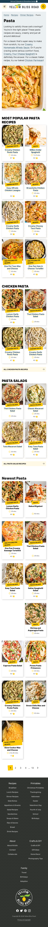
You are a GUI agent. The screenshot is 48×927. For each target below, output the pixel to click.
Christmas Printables (35, 788)
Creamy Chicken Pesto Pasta (12, 151)
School (35, 814)
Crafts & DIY (35, 841)
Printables (35, 783)
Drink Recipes (12, 831)
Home (6, 15)
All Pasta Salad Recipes (15, 464)
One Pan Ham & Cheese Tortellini (35, 267)
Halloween (35, 796)
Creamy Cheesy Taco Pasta (35, 227)
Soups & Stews (12, 818)
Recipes (14, 15)
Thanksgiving (35, 792)
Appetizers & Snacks (12, 805)
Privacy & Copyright (24, 920)
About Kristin (12, 845)
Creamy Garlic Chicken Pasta (12, 227)
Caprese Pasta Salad (12, 665)
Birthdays (35, 818)
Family (24, 868)
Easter (35, 801)
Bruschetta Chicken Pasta (36, 189)
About (12, 841)
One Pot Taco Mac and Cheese (12, 267)
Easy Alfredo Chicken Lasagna (12, 189)
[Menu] (4, 6)
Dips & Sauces (12, 823)
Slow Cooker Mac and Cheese (12, 748)
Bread (12, 827)
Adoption (24, 881)
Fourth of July (35, 810)
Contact (12, 850)
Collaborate (12, 854)
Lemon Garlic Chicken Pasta (12, 315)
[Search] (43, 6)
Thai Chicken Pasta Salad (35, 315)
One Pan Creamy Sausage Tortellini (12, 549)
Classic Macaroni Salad (35, 409)
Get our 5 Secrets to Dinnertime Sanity (22, 1)
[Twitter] (22, 911)
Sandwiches (12, 814)
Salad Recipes (12, 810)
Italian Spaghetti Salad (35, 589)
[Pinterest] (26, 911)
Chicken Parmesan (34, 60)
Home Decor (35, 854)
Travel (24, 872)
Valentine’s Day (36, 805)
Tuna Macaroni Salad (12, 446)
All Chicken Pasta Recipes (16, 369)
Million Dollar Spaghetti (35, 151)
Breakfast (12, 788)
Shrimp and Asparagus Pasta (35, 629)
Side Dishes (12, 801)
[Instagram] (30, 911)
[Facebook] (18, 911)
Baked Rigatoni (36, 506)
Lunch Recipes (12, 792)
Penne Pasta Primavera (35, 666)
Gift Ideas (35, 850)
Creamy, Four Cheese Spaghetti (19, 54)
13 (32, 768)
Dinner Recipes (26, 15)
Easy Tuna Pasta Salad (35, 447)
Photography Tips (35, 859)
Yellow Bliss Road (24, 6)
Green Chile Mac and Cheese (35, 706)
